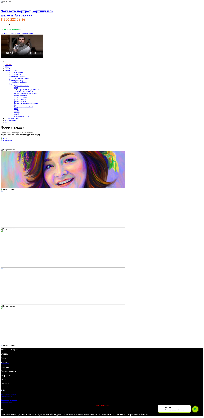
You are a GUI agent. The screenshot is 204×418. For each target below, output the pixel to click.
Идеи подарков (10, 120)
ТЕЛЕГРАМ (7, 141)
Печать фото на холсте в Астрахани (26, 93)
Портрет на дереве (20, 95)
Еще (10, 84)
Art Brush (17, 114)
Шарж (16, 88)
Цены (7, 67)
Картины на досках (21, 97)
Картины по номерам (17, 76)
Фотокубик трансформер (18, 82)
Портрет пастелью (20, 101)
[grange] (4, 391)
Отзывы (8, 68)
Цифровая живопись (21, 86)
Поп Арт (17, 112)
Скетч (16, 105)
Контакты (8, 122)
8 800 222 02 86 (13, 19)
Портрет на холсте (16, 72)
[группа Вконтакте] (2, 391)
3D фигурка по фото (12, 118)
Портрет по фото (11, 70)
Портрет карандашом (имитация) (26, 103)
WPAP (16, 109)
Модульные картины (21, 116)
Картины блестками (16, 80)
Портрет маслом (15, 74)
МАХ (5, 138)
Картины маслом (20, 99)
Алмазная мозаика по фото (19, 78)
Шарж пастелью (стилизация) (28, 90)
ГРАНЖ (16, 111)
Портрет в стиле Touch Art (23, 107)
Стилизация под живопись (23, 91)
